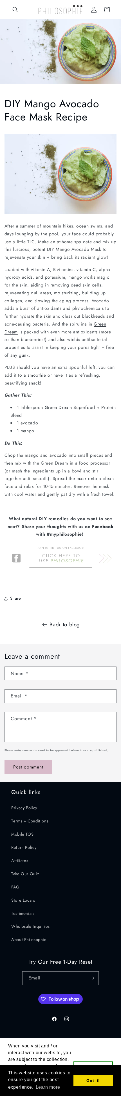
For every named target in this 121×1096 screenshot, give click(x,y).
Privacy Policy (24, 808)
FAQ (15, 887)
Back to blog (65, 624)
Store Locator (24, 900)
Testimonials (23, 913)
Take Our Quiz (25, 874)
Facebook (102, 526)
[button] (15, 9)
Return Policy (23, 847)
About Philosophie (29, 939)
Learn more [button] (48, 1087)
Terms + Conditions (29, 821)
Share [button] (15, 598)
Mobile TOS (22, 834)
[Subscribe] (92, 978)
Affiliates (19, 861)
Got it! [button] (93, 1080)
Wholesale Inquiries (30, 926)
